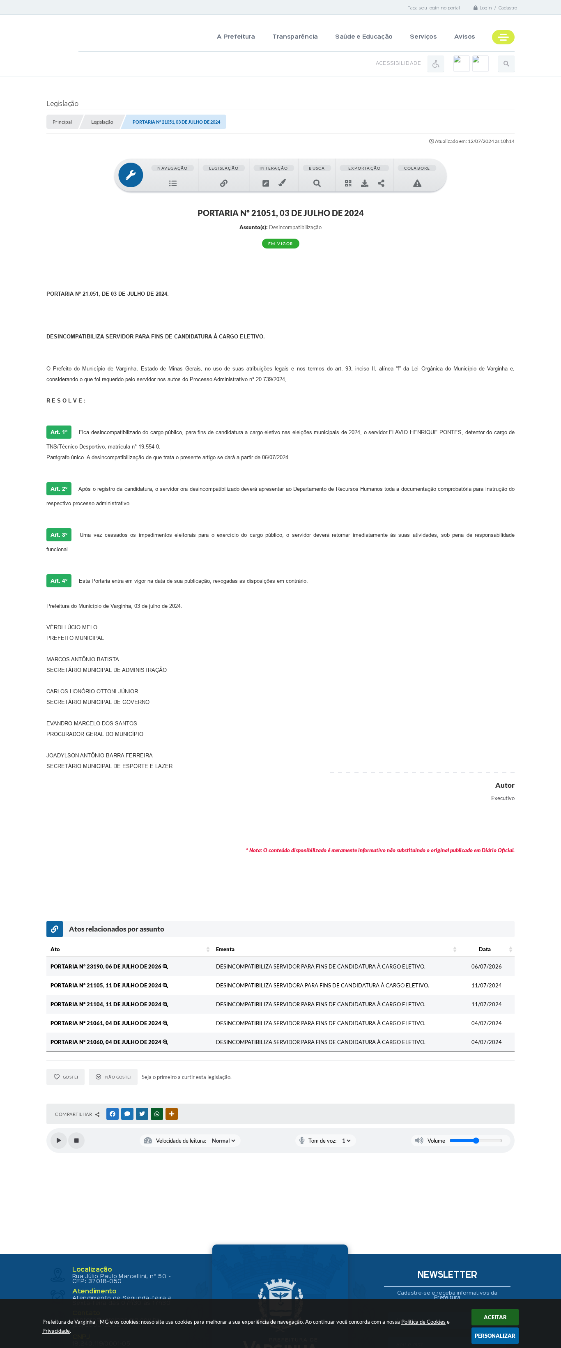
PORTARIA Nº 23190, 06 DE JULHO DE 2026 (107, 966)
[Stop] (76, 1140)
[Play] (59, 1140)
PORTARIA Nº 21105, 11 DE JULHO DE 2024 (107, 985)
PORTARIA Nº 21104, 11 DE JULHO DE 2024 (107, 1004)
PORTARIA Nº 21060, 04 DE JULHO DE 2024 (107, 1042)
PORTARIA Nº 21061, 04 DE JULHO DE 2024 (107, 1023)
